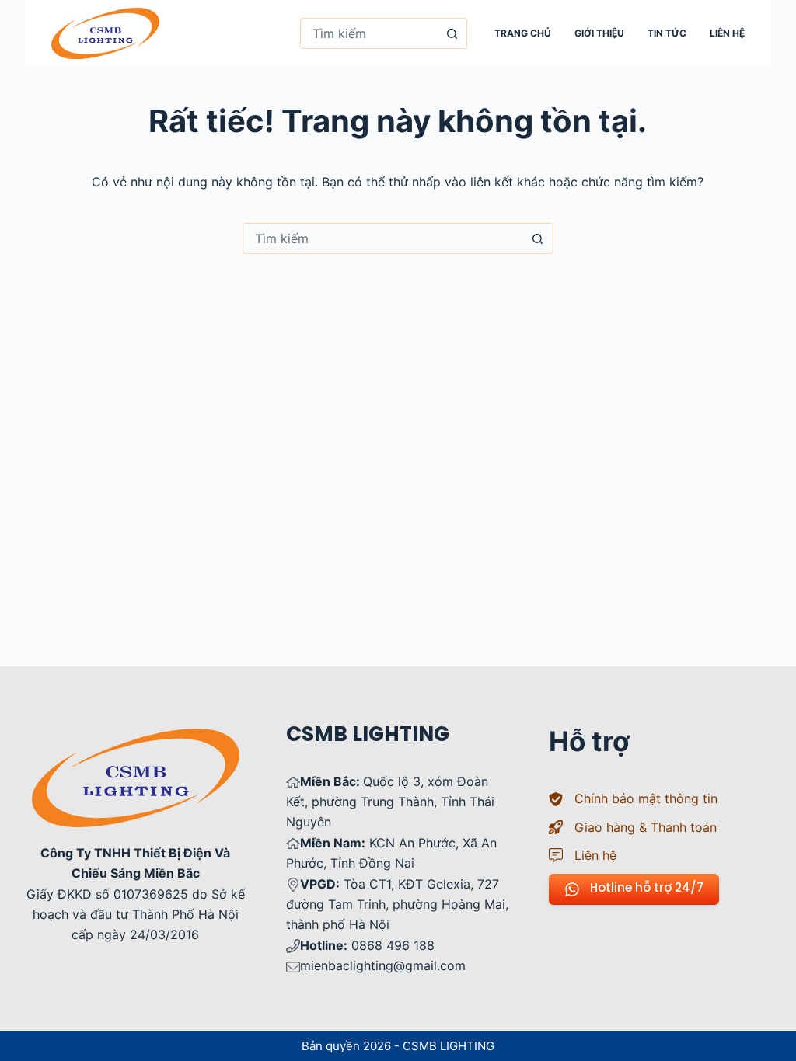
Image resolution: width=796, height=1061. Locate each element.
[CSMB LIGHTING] (105, 33)
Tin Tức (667, 33)
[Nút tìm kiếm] (451, 33)
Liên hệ (727, 33)
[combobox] (369, 33)
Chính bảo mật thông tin (645, 798)
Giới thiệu (599, 33)
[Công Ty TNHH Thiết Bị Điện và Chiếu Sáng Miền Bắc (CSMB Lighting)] (136, 738)
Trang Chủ (522, 33)
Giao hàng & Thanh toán (645, 827)
